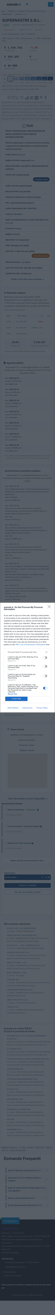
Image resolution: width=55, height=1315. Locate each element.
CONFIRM (16, 699)
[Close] (50, 607)
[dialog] (27, 658)
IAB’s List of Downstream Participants (30, 645)
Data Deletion (13, 708)
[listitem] (27, 652)
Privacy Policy (42, 708)
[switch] (45, 657)
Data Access (27, 708)
